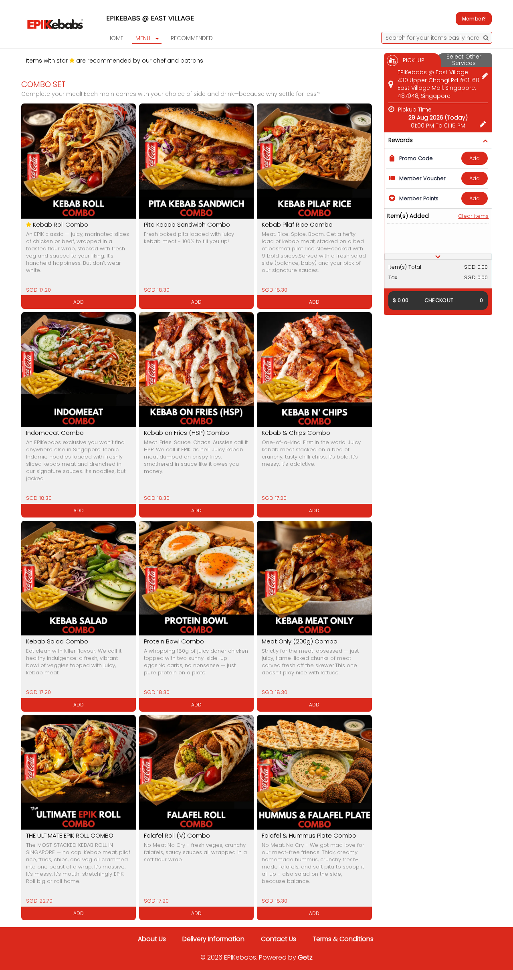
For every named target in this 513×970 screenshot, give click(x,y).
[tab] (438, 257)
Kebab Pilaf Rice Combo (297, 224)
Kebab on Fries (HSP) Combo (186, 432)
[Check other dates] (483, 123)
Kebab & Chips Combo (296, 432)
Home (115, 38)
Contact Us (278, 939)
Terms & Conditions (343, 939)
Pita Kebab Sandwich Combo (187, 224)
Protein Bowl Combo (174, 641)
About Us (152, 939)
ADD (474, 158)
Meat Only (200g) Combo (299, 641)
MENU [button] (142, 38)
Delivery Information (213, 939)
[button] (438, 257)
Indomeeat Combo (55, 432)
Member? (473, 18)
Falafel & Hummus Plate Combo (309, 835)
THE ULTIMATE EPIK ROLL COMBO (69, 835)
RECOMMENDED (192, 38)
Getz (305, 957)
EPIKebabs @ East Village (150, 18)
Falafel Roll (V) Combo (177, 835)
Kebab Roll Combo (60, 224)
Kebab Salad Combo (57, 641)
